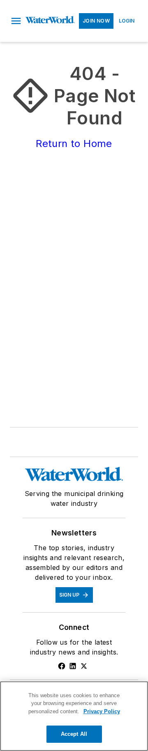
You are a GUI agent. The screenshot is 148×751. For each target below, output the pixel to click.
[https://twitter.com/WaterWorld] (84, 666)
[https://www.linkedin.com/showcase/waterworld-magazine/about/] (73, 666)
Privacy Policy (101, 711)
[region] (74, 716)
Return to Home (74, 143)
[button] (16, 21)
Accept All (74, 734)
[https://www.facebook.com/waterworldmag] (62, 666)
